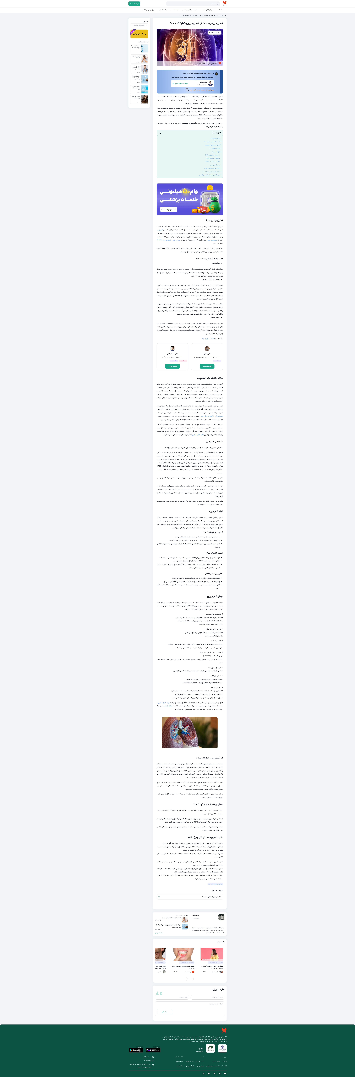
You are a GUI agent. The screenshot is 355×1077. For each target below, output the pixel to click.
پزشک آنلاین (168, 706)
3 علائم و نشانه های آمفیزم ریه (213, 145)
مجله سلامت (175, 10)
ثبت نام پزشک (190, 1062)
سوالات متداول (216, 1062)
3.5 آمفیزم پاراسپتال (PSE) (212, 162)
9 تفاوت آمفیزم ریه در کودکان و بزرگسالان (210, 175)
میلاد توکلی (195, 915)
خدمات (220, 10)
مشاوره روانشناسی (199, 1062)
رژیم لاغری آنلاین (163, 702)
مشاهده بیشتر (159, 933)
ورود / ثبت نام (134, 4)
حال (226, 15)
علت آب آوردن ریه (208, 338)
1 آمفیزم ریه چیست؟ (216, 138)
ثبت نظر (164, 1012)
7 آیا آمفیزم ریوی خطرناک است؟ (212, 168)
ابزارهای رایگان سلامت (207, 10)
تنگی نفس (203, 416)
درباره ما (224, 1062)
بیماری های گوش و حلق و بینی (206, 15)
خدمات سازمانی (190, 1066)
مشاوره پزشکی (200, 1066)
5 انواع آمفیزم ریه (216, 152)
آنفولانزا (210, 416)
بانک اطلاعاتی (163, 10)
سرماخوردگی (219, 416)
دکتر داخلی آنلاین (198, 435)
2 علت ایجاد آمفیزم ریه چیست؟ (212, 142)
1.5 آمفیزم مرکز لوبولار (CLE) (212, 155)
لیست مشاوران (180, 1062)
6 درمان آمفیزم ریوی (215, 165)
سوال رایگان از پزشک (149, 10)
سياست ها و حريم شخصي (213, 1066)
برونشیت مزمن (212, 240)
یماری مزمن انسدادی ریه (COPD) (168, 240)
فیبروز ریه (160, 230)
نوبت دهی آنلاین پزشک (190, 10)
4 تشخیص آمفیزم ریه (215, 148)
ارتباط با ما (224, 1066)
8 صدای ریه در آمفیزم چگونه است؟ (212, 172)
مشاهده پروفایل (207, 366)
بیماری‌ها (215, 15)
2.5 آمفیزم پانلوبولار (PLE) (213, 158)
